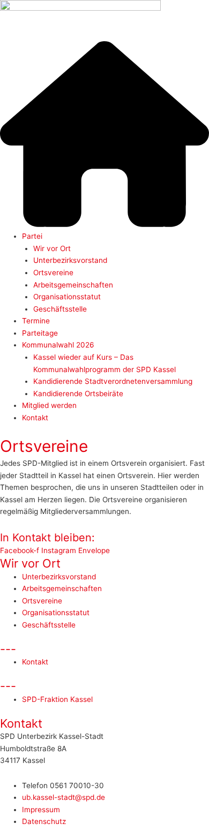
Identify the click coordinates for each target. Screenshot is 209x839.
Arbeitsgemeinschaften (73, 285)
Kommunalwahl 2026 (58, 345)
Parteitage (40, 333)
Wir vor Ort (52, 248)
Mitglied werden (49, 405)
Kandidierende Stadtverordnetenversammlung (112, 381)
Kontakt (35, 417)
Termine (36, 320)
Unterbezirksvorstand (70, 260)
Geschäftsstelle (60, 309)
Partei (32, 236)
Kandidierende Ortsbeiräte (78, 393)
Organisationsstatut (67, 296)
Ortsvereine (53, 272)
